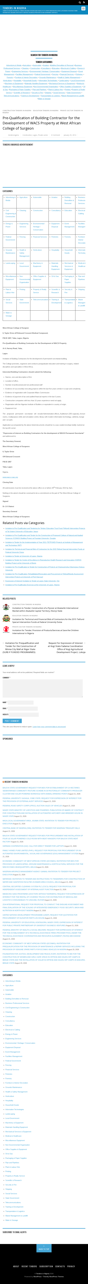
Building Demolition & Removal (69, 200)
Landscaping (64, 80)
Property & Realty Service (15, 1176)
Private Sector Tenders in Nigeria (27, 627)
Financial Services (67, 74)
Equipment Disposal (69, 71)
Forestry (10, 77)
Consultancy (46, 68)
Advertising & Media (13, 65)
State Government (74, 93)
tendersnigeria (13, 135)
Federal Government (42, 74)
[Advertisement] (44, 34)
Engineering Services (20, 71)
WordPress (37, 1276)
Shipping (48, 93)
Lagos (35, 135)
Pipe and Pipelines (39, 90)
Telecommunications (11, 96)
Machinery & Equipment (14, 83)
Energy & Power (11, 1034)
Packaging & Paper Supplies (20, 90)
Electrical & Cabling (68, 68)
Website (5, 714)
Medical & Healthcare (13, 1136)
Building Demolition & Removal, (62, 65)
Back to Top (44, 1249)
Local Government (78, 80)
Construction (35, 68)
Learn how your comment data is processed (49, 727)
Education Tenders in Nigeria (45, 111)
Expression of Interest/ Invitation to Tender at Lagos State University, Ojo (32, 581)
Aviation (46, 65)
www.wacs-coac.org (10, 477)
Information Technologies (48, 80)
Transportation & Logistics (50, 96)
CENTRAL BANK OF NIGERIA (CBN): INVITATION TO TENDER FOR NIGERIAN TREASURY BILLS (41, 828)
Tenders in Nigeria (42, 1274)
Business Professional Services (82, 200)
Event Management (12, 1052)
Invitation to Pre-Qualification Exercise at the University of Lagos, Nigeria (32, 585)
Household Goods (30, 80)
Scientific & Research (22, 93)
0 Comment (55, 135)
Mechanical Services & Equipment (62, 83)
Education (56, 68)
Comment (6, 677)
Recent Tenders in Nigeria (16, 781)
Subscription (46, 1266)
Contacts (60, 1266)
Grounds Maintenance (47, 77)
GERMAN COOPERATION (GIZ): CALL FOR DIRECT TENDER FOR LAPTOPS (33, 846)
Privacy (71, 1266)
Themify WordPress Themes (53, 1276)
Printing (67, 90)
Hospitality (17, 80)
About (16, 1266)
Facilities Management (24, 74)
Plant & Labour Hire (55, 90)
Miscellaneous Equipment (22, 87)
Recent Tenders (29, 1266)
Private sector (43, 135)
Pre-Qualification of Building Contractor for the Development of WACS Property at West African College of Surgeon (42, 123)
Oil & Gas (55, 276)
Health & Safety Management (69, 77)
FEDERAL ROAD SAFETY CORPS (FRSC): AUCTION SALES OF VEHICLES (32, 806)
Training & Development (30, 96)
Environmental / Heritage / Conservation (45, 71)
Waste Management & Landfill (73, 96)
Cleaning (25, 68)
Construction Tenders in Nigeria (17, 111)
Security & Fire (37, 93)
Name (5, 702)
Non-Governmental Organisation (46, 87)
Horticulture (7, 80)
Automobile (37, 65)
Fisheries (79, 74)
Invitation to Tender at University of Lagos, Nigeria (23, 556)
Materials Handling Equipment (36, 83)
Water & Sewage (44, 99)
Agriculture (27, 65)
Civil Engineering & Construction (11, 213)
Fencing (55, 74)
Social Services (59, 93)
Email (5, 708)
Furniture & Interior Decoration (26, 77)
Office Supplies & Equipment (70, 87)
